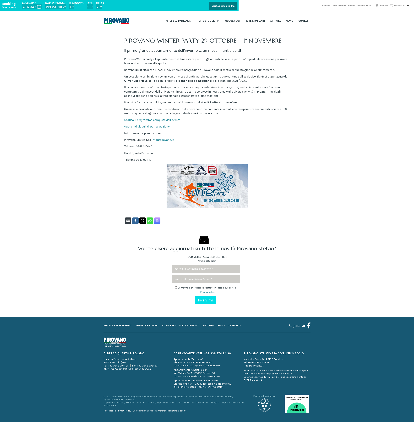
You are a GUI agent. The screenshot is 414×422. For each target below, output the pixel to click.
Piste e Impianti (255, 20)
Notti (89, 3)
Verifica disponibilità (223, 6)
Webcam (326, 5)
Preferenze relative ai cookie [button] (171, 410)
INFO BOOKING (10, 7)
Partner (351, 5)
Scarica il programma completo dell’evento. (152, 120)
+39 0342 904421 (118, 365)
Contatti (304, 20)
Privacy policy (207, 292)
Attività (275, 20)
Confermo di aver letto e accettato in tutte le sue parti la (206, 289)
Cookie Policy (140, 410)
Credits (152, 410)
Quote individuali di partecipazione (147, 126)
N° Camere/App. (76, 3)
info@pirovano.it (163, 140)
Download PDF (364, 5)
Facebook (383, 5)
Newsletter (399, 5)
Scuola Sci (232, 20)
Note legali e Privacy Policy (117, 410)
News (289, 20)
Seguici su (297, 325)
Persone (100, 3)
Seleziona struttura (55, 3)
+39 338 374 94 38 (217, 353)
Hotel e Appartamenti (179, 20)
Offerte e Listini (209, 20)
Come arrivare (339, 5)
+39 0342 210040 (258, 362)
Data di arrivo (29, 3)
